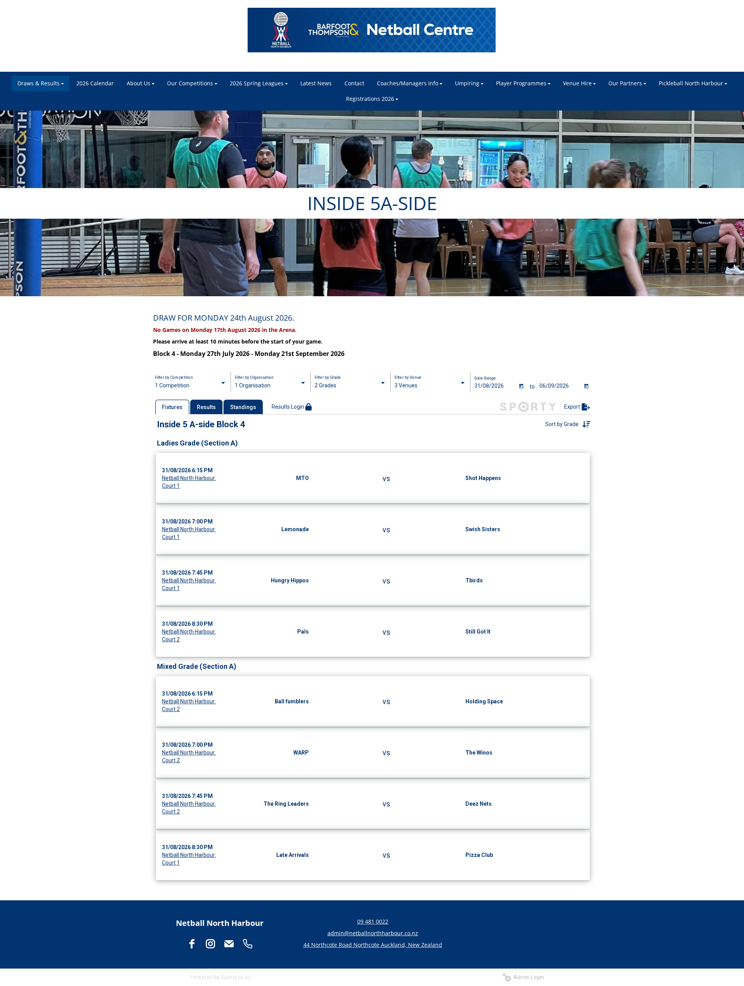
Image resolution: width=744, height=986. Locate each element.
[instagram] (210, 943)
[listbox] (191, 386)
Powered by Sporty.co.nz (221, 977)
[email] (229, 943)
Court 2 (171, 639)
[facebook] (192, 943)
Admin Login (527, 977)
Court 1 (171, 486)
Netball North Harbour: (189, 478)
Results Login (288, 407)
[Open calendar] (521, 386)
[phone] (247, 943)
